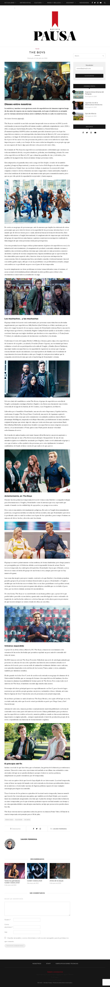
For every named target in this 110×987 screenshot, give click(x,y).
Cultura (38, 2)
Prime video (9, 819)
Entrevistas (25, 2)
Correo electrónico (9, 926)
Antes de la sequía (56, 881)
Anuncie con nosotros (55, 972)
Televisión (18, 819)
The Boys (27, 819)
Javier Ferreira (60, 829)
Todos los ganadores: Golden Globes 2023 (12, 882)
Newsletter (89, 65)
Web (6, 932)
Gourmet (70, 2)
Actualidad (9, 2)
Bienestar (9, 8)
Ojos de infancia (90, 113)
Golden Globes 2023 (34, 881)
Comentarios (15, 829)
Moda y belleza (54, 2)
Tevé (37, 49)
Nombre (8, 920)
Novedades (84, 2)
